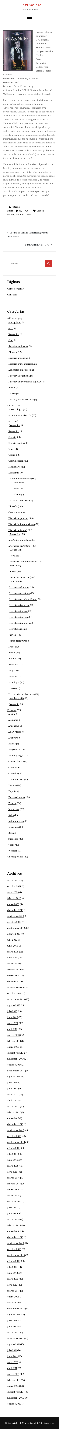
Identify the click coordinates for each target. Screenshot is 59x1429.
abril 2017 (12, 1100)
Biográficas (14, 749)
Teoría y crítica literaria (21, 399)
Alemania (13, 719)
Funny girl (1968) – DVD (37, 244)
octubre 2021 (14, 886)
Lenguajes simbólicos (19, 369)
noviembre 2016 (15, 1130)
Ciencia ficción (16, 443)
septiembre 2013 (16, 1255)
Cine (10, 340)
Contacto (12, 294)
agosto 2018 (13, 1005)
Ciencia (12, 437)
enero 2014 (13, 1231)
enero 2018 (13, 1046)
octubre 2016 (14, 1136)
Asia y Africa (14, 731)
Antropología (15, 409)
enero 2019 (13, 975)
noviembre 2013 (15, 1243)
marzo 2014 (13, 1219)
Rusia (11, 832)
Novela (13, 555)
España (12, 791)
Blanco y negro (16, 755)
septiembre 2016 (16, 1142)
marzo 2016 (13, 1177)
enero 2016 (13, 1189)
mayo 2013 (12, 1278)
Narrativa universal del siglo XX (24, 381)
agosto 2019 (13, 933)
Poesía (11, 387)
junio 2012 (12, 1326)
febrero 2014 (14, 1225)
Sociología (13, 682)
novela (12, 571)
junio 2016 (12, 1159)
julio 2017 (12, 1082)
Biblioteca (12, 318)
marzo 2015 (13, 1195)
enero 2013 (13, 1296)
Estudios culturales (18, 346)
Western (12, 850)
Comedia (13, 773)
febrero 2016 (14, 1183)
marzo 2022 (13, 880)
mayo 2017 (12, 1094)
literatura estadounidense (23, 599)
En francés (15, 482)
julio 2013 (12, 1267)
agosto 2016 (13, 1148)
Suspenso (13, 838)
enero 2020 (13, 904)
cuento (13, 565)
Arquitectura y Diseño (19, 415)
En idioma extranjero (19, 478)
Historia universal (17, 530)
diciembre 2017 (15, 1052)
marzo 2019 (13, 963)
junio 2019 (12, 945)
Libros (10, 405)
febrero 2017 (14, 1112)
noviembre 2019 (15, 916)
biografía (14, 704)
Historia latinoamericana (21, 363)
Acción (12, 713)
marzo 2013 (13, 1290)
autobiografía (16, 698)
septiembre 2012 (16, 1308)
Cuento (13, 549)
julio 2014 (12, 1207)
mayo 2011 (12, 1362)
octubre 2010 (14, 1403)
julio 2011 (12, 1350)
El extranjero (29, 5)
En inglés (14, 488)
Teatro (12, 393)
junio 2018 (12, 1017)
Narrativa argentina (19, 375)
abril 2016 (12, 1171)
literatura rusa (17, 628)
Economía (13, 472)
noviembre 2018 (15, 987)
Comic (11, 454)
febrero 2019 (14, 969)
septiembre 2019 (16, 927)
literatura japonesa (19, 622)
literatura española (19, 593)
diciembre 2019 (15, 910)
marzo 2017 (13, 1106)
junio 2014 (12, 1213)
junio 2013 (12, 1272)
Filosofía (12, 352)
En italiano (15, 494)
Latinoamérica (16, 821)
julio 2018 (12, 1011)
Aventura (13, 737)
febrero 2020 (14, 898)
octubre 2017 (14, 1064)
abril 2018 (12, 1029)
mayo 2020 (13, 892)
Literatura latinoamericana (22, 561)
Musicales (13, 827)
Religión (12, 670)
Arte (10, 328)
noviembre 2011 (15, 1338)
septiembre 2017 (16, 1070)
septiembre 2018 (16, 999)
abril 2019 (12, 957)
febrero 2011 (13, 1380)
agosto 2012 (13, 1314)
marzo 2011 (13, 1374)
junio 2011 (12, 1356)
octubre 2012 (14, 1302)
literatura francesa (19, 605)
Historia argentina (18, 357)
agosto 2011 (13, 1344)
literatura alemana (19, 587)
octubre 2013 (14, 1249)
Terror (12, 844)
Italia (11, 815)
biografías (14, 425)
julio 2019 (12, 939)
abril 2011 (12, 1368)
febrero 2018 (14, 1040)
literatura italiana (18, 617)
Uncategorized (15, 856)
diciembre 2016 (15, 1124)
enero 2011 (13, 1385)
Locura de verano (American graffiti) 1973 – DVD (27, 234)
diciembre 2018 (15, 981)
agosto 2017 (13, 1076)
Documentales (16, 779)
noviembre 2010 (15, 1397)
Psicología (13, 664)
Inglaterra (13, 809)
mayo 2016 (12, 1165)
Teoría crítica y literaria (21, 694)
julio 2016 (12, 1153)
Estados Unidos (24, 214)
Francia (12, 803)
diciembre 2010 (15, 1391)
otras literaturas (18, 640)
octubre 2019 (14, 922)
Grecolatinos (15, 512)
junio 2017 (12, 1088)
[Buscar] (48, 263)
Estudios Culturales (18, 500)
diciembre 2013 (15, 1237)
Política (12, 658)
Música (12, 646)
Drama (12, 785)
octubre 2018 (14, 993)
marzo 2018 (13, 1035)
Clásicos (12, 767)
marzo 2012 (13, 1332)
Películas (11, 710)
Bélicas (12, 743)
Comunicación (15, 460)
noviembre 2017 (15, 1058)
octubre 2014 (14, 1201)
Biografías (13, 334)
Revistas (12, 676)
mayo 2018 (12, 1023)
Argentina (13, 725)
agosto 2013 (13, 1261)
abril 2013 (12, 1284)
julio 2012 (12, 1320)
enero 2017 (13, 1118)
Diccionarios (15, 466)
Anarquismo (14, 322)
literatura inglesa (18, 611)
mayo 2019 (13, 951)
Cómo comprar (15, 288)
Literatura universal (18, 577)
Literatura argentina (19, 545)
